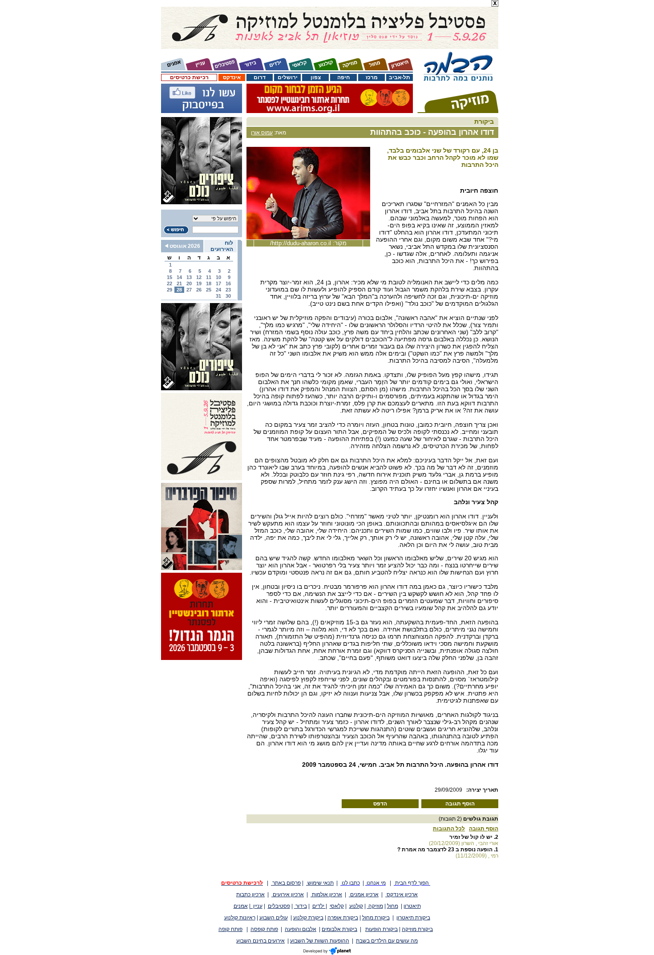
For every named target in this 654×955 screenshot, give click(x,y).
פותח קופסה (264, 929)
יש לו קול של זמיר (471, 837)
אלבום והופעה (300, 929)
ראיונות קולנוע (239, 918)
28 (179, 289)
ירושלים (288, 77)
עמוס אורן (262, 132)
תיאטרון (412, 906)
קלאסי (337, 906)
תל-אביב (399, 77)
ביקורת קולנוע (308, 918)
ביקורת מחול (376, 918)
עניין (256, 906)
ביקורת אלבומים (339, 929)
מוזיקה (375, 906)
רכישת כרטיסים (189, 77)
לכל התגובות (449, 829)
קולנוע (356, 906)
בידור (300, 906)
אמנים (241, 906)
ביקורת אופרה (342, 918)
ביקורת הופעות (381, 929)
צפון (316, 77)
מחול (392, 906)
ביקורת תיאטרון (413, 918)
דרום (260, 77)
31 (218, 296)
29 (169, 289)
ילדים (319, 906)
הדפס (380, 804)
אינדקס (232, 77)
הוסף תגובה (460, 804)
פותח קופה (230, 929)
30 (228, 296)
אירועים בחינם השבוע (260, 941)
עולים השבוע (273, 918)
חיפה (343, 77)
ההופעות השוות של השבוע (319, 941)
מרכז (372, 77)
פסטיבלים (279, 906)
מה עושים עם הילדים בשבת (387, 941)
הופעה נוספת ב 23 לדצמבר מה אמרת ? (445, 849)
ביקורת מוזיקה (417, 929)
